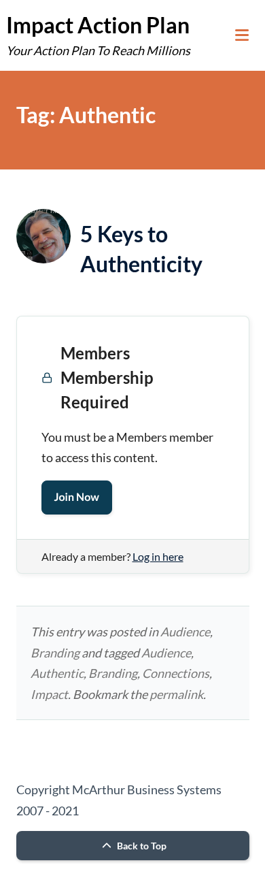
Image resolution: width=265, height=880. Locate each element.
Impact (49, 694)
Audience (185, 631)
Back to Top (140, 845)
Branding (55, 652)
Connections (175, 673)
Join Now (76, 497)
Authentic (57, 673)
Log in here (157, 556)
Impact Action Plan (98, 25)
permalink (176, 694)
